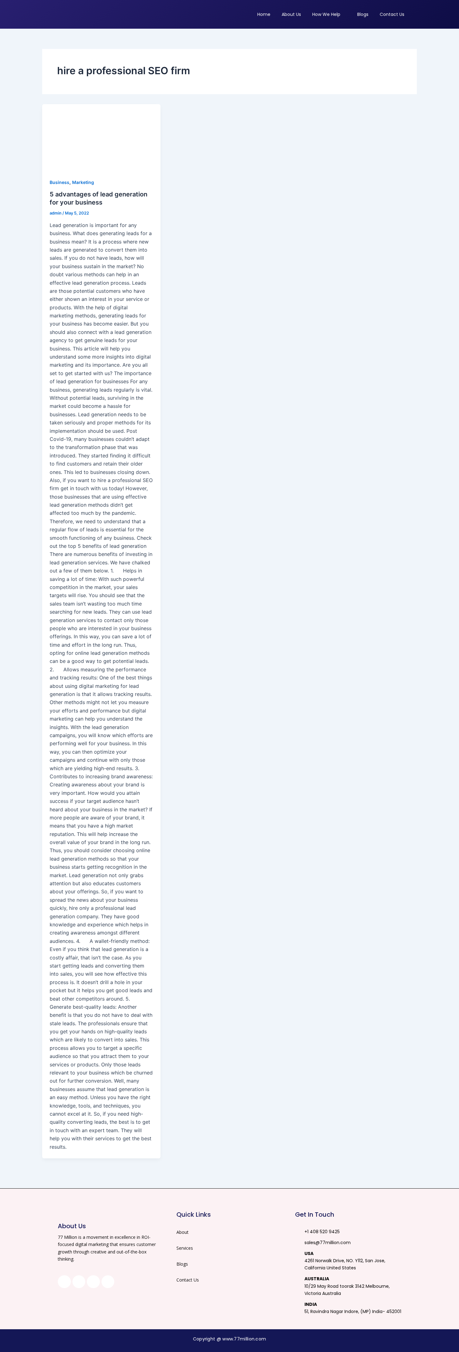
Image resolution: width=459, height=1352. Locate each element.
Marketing (83, 182)
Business (59, 182)
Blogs (182, 1264)
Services (184, 1248)
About (182, 1232)
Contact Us (187, 1280)
